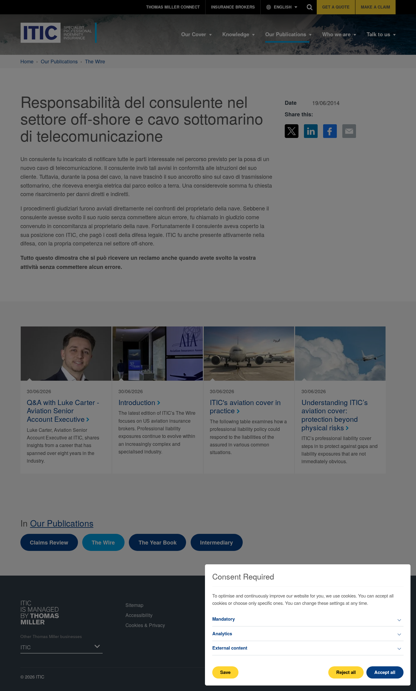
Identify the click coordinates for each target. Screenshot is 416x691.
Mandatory (223, 618)
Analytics (222, 633)
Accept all (384, 672)
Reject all (346, 672)
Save (225, 672)
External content (229, 647)
